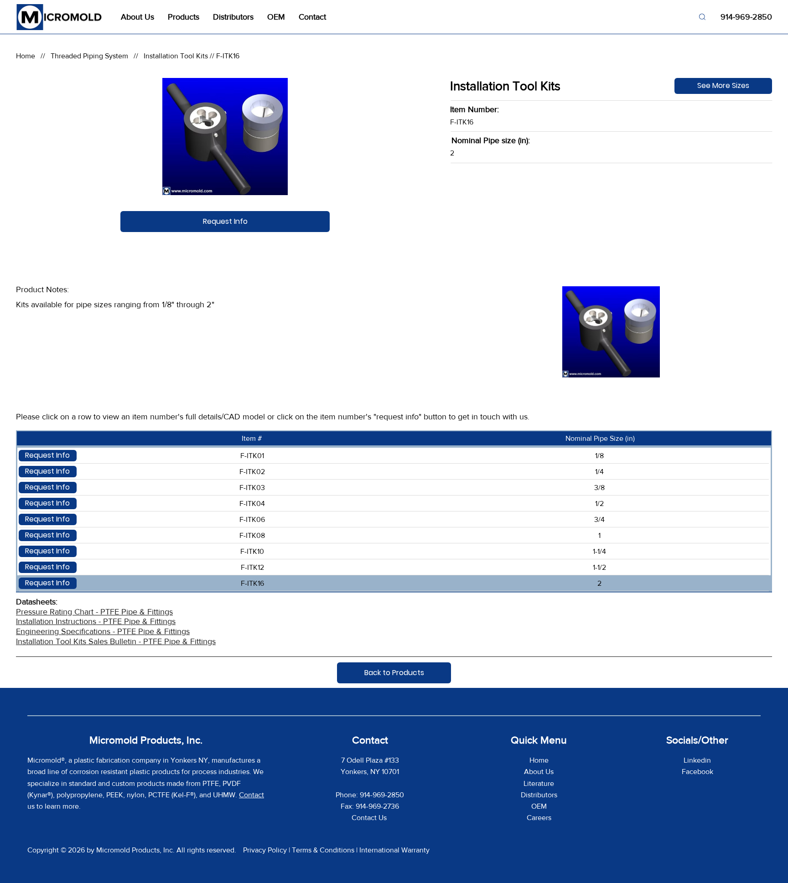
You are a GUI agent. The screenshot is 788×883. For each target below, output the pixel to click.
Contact (251, 795)
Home (25, 56)
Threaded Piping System (89, 56)
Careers (539, 817)
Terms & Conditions (323, 850)
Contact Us (370, 817)
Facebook (697, 771)
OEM (539, 806)
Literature (539, 783)
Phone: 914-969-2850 (370, 795)
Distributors (539, 795)
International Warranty (394, 850)
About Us (539, 771)
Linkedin (697, 760)
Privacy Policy (265, 850)
